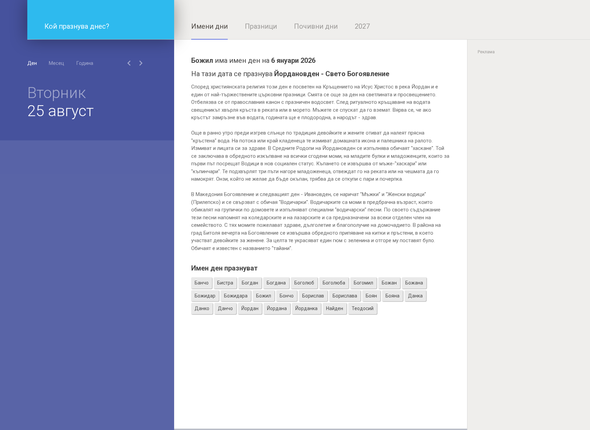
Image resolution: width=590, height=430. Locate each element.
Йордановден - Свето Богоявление (331, 74)
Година (84, 63)
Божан (389, 283)
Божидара (236, 296)
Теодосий (363, 308)
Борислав (313, 296)
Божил (263, 296)
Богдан (250, 283)
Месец (56, 63)
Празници (261, 26)
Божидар (205, 296)
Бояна (392, 296)
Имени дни (209, 26)
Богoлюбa (334, 283)
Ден (32, 63)
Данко (202, 308)
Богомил (363, 283)
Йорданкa (306, 308)
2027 (362, 26)
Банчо (202, 283)
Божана (414, 283)
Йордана (277, 308)
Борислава (345, 296)
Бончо (287, 296)
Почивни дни (316, 26)
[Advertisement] (320, 381)
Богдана (276, 283)
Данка (415, 296)
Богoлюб (304, 283)
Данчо (225, 308)
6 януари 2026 (293, 60)
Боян (371, 296)
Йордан (249, 308)
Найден (334, 308)
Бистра (225, 283)
